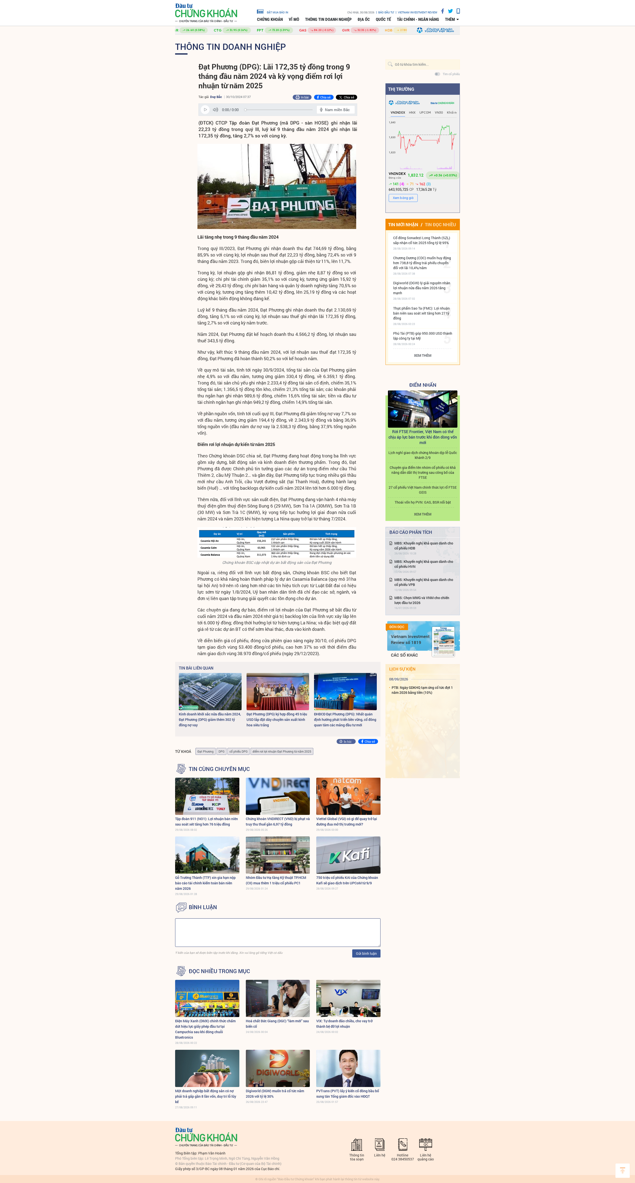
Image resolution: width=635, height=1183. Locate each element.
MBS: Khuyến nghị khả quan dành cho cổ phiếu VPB (423, 582)
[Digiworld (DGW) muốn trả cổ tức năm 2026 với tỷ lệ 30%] (278, 1068)
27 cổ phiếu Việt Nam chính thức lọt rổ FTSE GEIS (423, 490)
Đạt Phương (205, 751)
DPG (221, 751)
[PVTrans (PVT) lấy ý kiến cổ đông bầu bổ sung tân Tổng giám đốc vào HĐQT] (348, 1068)
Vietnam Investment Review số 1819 (410, 639)
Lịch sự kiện (402, 669)
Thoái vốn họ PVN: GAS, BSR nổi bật (423, 502)
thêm (450, 19)
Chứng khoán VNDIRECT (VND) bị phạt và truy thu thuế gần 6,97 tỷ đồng (278, 821)
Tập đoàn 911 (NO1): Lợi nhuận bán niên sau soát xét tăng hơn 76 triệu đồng (206, 821)
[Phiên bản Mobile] (456, 11)
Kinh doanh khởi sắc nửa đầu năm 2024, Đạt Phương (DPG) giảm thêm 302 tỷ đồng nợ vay (210, 719)
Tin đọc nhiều (440, 224)
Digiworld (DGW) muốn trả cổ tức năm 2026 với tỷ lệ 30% (275, 1093)
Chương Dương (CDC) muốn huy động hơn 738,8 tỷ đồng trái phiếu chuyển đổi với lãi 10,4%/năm (422, 263)
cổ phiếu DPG (238, 751)
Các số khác (404, 655)
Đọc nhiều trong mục (219, 971)
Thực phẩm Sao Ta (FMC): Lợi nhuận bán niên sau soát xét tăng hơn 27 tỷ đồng (421, 313)
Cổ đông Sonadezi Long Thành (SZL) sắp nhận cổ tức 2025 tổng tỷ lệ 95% (421, 240)
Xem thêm (422, 355)
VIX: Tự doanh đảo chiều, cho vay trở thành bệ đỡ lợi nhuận (344, 1024)
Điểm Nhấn (422, 385)
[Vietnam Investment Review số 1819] (443, 642)
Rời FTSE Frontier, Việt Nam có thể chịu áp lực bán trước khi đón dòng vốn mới (422, 437)
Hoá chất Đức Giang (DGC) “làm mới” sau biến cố (277, 1024)
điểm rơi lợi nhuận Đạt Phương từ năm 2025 (282, 751)
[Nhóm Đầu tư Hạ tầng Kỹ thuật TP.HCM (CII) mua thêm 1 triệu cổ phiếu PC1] (278, 855)
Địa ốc (364, 19)
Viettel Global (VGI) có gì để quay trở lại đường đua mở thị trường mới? (346, 821)
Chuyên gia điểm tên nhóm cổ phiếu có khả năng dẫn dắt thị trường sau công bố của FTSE (423, 472)
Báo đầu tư (386, 12)
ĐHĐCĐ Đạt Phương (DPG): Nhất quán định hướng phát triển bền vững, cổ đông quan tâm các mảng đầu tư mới (345, 719)
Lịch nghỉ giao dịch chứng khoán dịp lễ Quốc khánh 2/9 (422, 455)
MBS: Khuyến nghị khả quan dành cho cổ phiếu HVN (423, 564)
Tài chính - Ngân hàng (418, 19)
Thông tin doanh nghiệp (328, 19)
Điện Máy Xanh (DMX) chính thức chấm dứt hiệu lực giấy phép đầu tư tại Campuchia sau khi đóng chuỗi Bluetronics (205, 1029)
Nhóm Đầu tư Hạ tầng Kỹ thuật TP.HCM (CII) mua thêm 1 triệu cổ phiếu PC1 (276, 880)
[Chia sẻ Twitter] (448, 11)
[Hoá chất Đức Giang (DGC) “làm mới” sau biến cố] (278, 998)
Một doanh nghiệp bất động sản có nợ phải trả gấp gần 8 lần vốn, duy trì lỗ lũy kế (205, 1096)
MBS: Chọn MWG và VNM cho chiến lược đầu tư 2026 (421, 600)
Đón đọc (396, 627)
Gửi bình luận (366, 953)
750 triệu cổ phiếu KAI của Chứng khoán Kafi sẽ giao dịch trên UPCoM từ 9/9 (347, 880)
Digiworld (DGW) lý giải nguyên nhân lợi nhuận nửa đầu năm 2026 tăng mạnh (421, 288)
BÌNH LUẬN (203, 907)
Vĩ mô (294, 19)
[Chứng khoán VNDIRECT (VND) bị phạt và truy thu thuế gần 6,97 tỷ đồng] (278, 796)
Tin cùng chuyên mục (219, 769)
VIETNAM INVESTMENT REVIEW (417, 12)
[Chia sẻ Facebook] (440, 11)
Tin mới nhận (403, 224)
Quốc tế (383, 19)
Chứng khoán (270, 19)
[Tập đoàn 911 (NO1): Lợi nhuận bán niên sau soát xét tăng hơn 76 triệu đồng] (207, 796)
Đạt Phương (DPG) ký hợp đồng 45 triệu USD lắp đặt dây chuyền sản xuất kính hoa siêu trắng (277, 719)
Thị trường (401, 89)
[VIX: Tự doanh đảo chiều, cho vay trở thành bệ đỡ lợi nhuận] (348, 998)
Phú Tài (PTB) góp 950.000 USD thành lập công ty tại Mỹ (422, 336)
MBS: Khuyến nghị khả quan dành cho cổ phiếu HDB (423, 545)
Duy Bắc (216, 97)
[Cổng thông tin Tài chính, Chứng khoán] (206, 13)
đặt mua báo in (277, 12)
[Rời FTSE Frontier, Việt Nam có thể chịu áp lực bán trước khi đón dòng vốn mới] (422, 409)
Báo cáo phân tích (410, 532)
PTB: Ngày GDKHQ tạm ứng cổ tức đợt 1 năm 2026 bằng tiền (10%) (422, 690)
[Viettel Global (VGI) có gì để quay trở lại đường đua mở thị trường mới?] (348, 796)
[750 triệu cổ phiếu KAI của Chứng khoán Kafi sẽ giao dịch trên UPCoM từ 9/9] (348, 855)
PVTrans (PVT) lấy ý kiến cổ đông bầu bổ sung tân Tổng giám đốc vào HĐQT (347, 1093)
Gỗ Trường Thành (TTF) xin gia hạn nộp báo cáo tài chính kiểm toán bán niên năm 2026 (205, 883)
